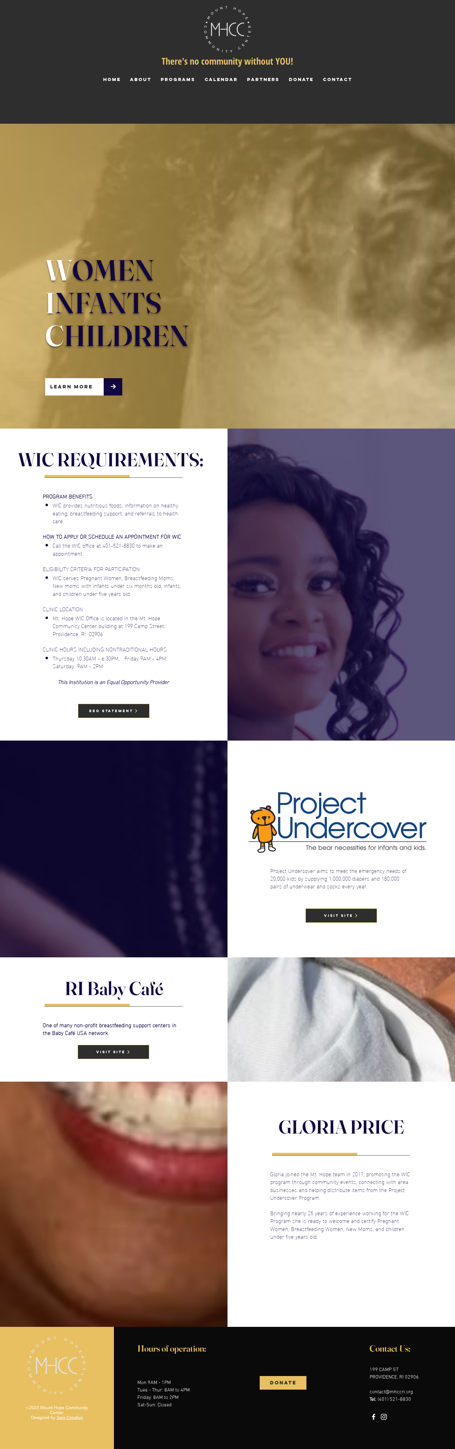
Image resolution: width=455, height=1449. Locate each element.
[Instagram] (384, 1417)
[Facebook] (374, 1417)
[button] (178, 79)
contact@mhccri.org (391, 1392)
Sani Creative (70, 1417)
